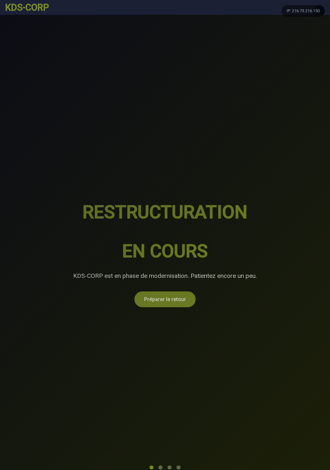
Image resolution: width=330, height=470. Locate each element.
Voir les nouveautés (223, 280)
